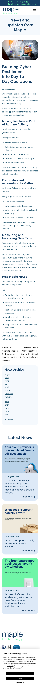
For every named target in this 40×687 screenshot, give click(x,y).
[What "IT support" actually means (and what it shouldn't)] (20, 518)
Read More (27, 496)
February (9, 393)
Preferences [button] (18, 668)
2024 (7, 408)
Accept (20, 674)
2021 (7, 414)
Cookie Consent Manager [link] (10, 653)
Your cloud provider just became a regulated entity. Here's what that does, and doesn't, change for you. (19, 486)
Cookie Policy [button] (10, 666)
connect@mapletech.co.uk (22, 4)
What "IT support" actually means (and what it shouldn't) (19, 543)
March (7, 390)
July (7, 377)
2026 (7, 401)
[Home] (4, 3)
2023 (7, 411)
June (7, 381)
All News (9, 419)
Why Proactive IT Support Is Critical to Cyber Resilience (29, 354)
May (6, 384)
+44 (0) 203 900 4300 (19, 2)
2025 (7, 405)
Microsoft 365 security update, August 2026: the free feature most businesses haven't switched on (18, 600)
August (8, 374)
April (7, 387)
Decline (20, 678)
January (8, 397)
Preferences (20, 682)
